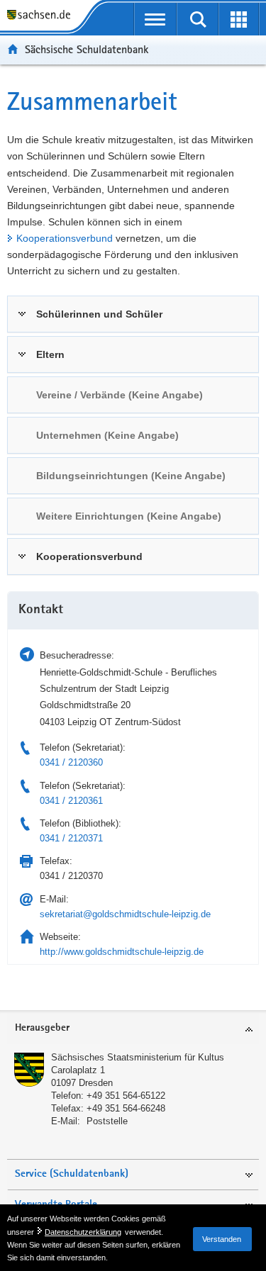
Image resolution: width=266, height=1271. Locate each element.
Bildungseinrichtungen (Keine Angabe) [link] (131, 475)
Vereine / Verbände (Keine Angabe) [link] (119, 395)
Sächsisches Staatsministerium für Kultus (137, 1057)
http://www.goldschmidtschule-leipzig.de (122, 951)
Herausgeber (42, 1028)
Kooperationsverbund (64, 238)
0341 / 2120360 (71, 762)
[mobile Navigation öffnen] (155, 19)
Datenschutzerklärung (83, 1232)
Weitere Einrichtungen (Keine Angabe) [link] (128, 516)
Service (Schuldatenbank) (71, 1174)
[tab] (133, 314)
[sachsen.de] (42, 16)
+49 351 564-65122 (126, 1095)
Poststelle (107, 1121)
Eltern (50, 354)
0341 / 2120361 (71, 800)
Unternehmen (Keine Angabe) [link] (107, 435)
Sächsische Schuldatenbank (86, 49)
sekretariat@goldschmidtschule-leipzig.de (125, 914)
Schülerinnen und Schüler (99, 314)
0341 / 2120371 (71, 838)
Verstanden (221, 1239)
